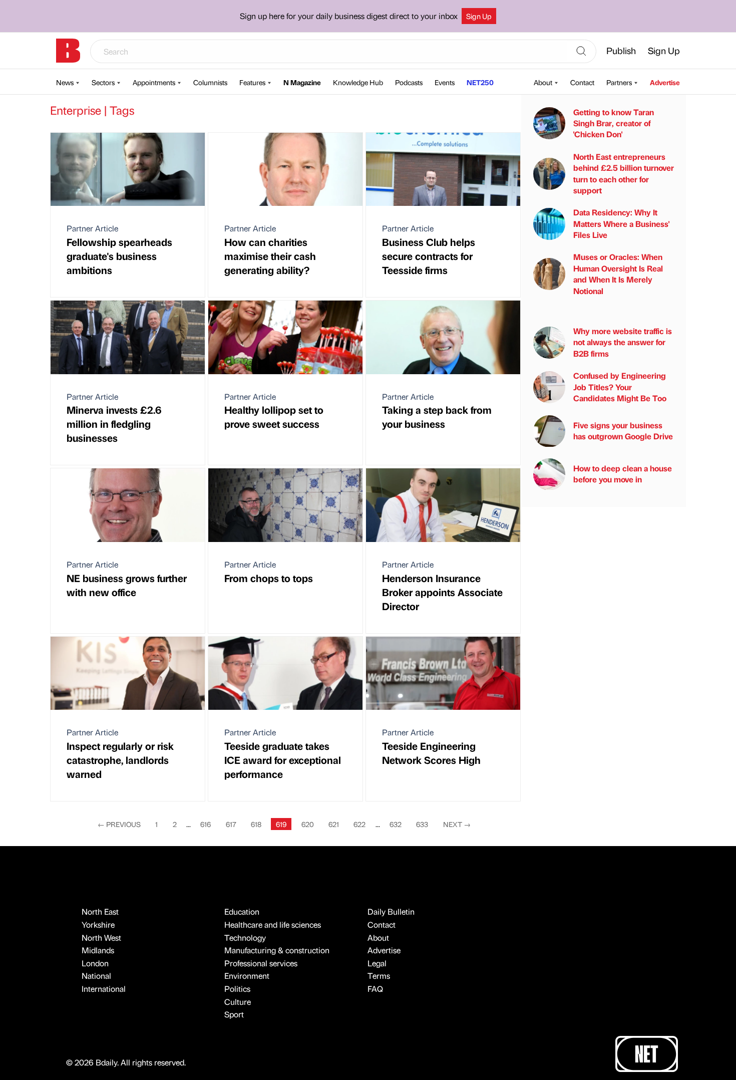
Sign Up (479, 16)
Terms (378, 975)
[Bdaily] (68, 51)
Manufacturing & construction (276, 950)
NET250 (480, 82)
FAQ (375, 988)
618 (256, 824)
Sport (234, 1014)
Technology (245, 937)
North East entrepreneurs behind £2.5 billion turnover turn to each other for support (623, 173)
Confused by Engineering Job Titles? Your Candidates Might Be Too (619, 386)
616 (205, 824)
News (65, 82)
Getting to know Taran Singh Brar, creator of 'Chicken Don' (613, 123)
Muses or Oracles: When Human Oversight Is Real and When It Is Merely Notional (618, 274)
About (543, 82)
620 (307, 824)
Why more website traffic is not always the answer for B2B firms (622, 342)
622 (359, 824)
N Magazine (302, 82)
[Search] (581, 51)
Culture (237, 1001)
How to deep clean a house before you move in (622, 473)
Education (241, 911)
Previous (119, 824)
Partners (619, 82)
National (96, 975)
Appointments (154, 82)
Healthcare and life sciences (272, 924)
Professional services (260, 963)
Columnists (210, 82)
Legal (377, 963)
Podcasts (409, 82)
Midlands (98, 950)
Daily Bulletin (391, 911)
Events (445, 82)
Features (252, 82)
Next (457, 824)
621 (333, 824)
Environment (246, 975)
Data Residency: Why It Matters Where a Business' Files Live (621, 223)
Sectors (103, 82)
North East (100, 911)
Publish (621, 50)
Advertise (665, 82)
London (95, 963)
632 (396, 824)
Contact (582, 82)
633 (422, 824)
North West (101, 937)
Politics (237, 988)
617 (231, 824)
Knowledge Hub (358, 82)
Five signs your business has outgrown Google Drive (623, 430)
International (104, 988)
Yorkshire (98, 924)
